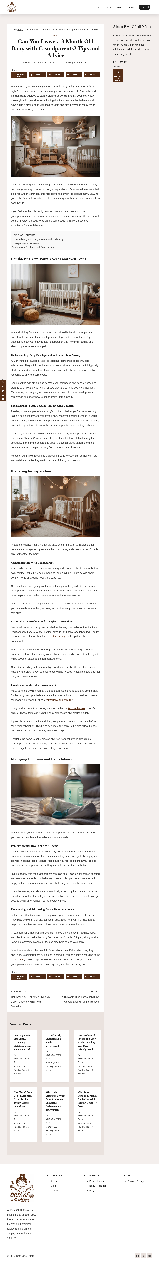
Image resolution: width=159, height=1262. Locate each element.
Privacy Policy (136, 1181)
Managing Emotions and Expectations (34, 247)
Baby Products (97, 1185)
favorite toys (60, 636)
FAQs (55, 35)
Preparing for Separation (27, 243)
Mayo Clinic (17, 959)
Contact (131, 7)
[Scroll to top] (153, 1255)
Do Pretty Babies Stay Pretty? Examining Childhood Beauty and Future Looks (23, 1042)
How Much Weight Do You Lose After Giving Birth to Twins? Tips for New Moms (23, 1099)
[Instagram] (149, 1255)
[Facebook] (137, 1255)
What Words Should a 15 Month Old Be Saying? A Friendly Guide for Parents (87, 1099)
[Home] (15, 29)
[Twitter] (143, 1255)
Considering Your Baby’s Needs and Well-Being (39, 239)
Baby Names (96, 1181)
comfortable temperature (59, 700)
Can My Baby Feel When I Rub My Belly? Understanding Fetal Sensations (30, 999)
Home (99, 7)
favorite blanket (76, 708)
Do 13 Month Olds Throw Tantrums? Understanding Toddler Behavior (80, 996)
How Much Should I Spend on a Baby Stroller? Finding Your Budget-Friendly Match (87, 1042)
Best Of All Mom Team (36, 63)
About (109, 7)
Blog (53, 1185)
